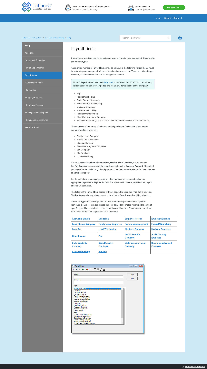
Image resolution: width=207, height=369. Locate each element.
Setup (69, 38)
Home (158, 18)
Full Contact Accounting (54, 38)
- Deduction (30, 90)
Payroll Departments (34, 68)
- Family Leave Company (36, 112)
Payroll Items (31, 75)
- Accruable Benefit (34, 82)
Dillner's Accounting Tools (32, 38)
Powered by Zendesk (195, 366)
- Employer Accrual (33, 97)
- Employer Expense (34, 105)
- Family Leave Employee (36, 120)
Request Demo (174, 7)
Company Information (35, 60)
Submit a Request (173, 18)
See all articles (32, 127)
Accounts (29, 53)
